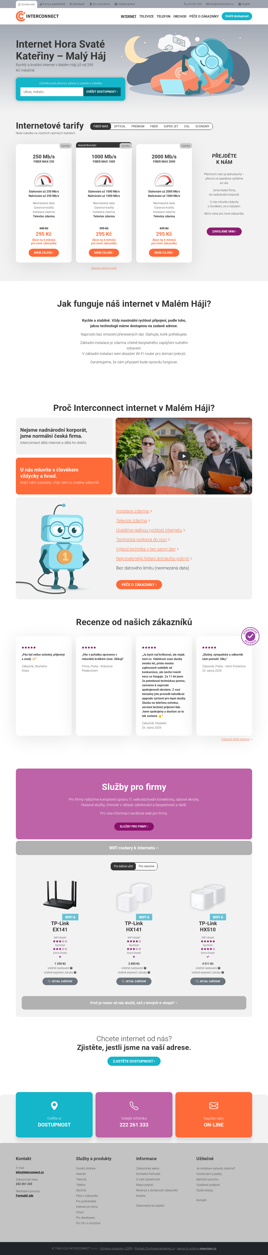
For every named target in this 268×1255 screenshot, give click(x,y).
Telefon (163, 16)
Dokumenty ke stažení (150, 1205)
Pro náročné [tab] (146, 866)
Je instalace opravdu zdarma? (215, 1168)
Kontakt (201, 1200)
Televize (146, 16)
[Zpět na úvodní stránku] (37, 16)
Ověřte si (54, 1122)
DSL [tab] (187, 126)
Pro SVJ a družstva (88, 1223)
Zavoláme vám (223, 231)
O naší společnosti (148, 1179)
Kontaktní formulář (148, 1174)
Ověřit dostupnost (236, 16)
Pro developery (85, 1217)
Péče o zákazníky (204, 16)
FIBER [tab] (154, 126)
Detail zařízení (62, 981)
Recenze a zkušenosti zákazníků (157, 1190)
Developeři (79, 4)
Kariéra (140, 1196)
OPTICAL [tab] (120, 126)
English (246, 4)
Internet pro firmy (87, 1206)
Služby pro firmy (133, 826)
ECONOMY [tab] (202, 126)
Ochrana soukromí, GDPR (116, 1248)
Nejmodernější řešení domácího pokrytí (152, 558)
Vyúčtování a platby (209, 1174)
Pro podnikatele (86, 1201)
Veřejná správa (126, 4)
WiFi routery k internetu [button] (132, 847)
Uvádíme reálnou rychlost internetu (149, 530)
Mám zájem (43, 252)
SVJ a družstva (101, 4)
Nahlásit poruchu (207, 1179)
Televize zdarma (131, 520)
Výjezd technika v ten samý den (146, 549)
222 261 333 (194, 4)
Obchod (180, 16)
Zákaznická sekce (147, 1168)
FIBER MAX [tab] (101, 126)
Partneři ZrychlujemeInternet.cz (155, 1248)
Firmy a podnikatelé (54, 4)
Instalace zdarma (132, 511)
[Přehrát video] (184, 456)
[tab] (134, 1003)
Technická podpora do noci (141, 539)
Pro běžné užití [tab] (123, 866)
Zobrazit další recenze (235, 739)
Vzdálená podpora (208, 1185)
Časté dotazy (204, 1190)
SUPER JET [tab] (171, 126)
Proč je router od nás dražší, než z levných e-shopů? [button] (132, 1003)
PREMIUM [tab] (137, 126)
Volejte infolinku (134, 1122)
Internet (128, 16)
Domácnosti (28, 4)
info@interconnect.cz (222, 4)
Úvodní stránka (86, 1168)
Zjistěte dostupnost (133, 1061)
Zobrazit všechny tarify (104, 268)
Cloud (79, 1212)
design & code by (196, 1248)
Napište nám (213, 1122)
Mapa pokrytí (144, 1185)
